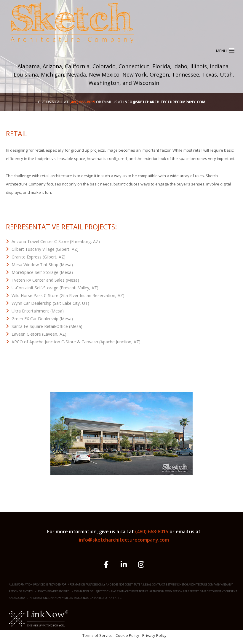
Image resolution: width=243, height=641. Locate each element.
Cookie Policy (127, 635)
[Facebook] (106, 565)
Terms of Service (97, 635)
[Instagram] (141, 565)
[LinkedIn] (124, 565)
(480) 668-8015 (152, 531)
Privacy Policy (154, 635)
